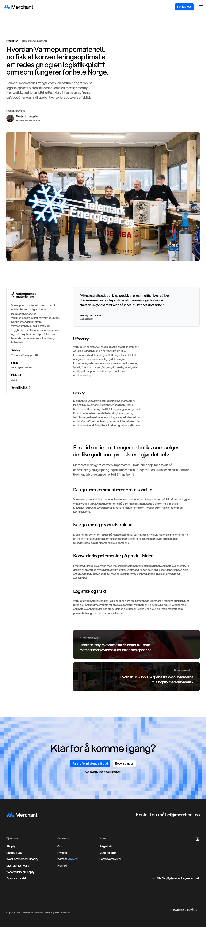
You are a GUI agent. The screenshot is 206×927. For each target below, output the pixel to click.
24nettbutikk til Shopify (20, 872)
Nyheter (62, 853)
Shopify (10, 846)
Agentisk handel (16, 878)
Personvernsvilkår (110, 859)
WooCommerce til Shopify (22, 859)
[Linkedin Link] (198, 839)
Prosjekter (12, 41)
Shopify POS (14, 853)
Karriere (62, 859)
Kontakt (62, 865)
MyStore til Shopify (17, 865)
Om (59, 846)
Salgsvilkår (105, 846)
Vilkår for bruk (107, 853)
